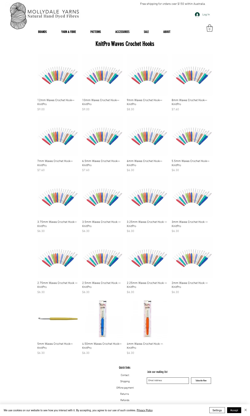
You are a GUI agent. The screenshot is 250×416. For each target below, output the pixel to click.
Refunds (124, 400)
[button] (210, 28)
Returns (125, 394)
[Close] (245, 410)
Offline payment (125, 387)
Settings (217, 410)
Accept (234, 410)
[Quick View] (58, 74)
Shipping (125, 381)
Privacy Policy (145, 410)
